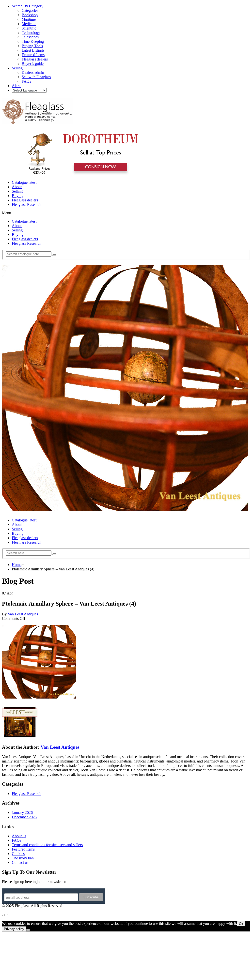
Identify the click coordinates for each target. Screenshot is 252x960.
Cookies (18, 854)
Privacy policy (14, 929)
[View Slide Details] (80, 174)
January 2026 (22, 812)
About (17, 187)
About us (19, 836)
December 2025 (24, 817)
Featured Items (23, 849)
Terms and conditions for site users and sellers (47, 845)
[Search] (54, 255)
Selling (17, 191)
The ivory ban (23, 858)
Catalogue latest (24, 182)
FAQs (16, 840)
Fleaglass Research (26, 204)
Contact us (20, 862)
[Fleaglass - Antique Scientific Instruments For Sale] (37, 121)
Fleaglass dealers (25, 200)
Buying (17, 196)
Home (16, 565)
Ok (241, 924)
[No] (28, 930)
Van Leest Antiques (23, 614)
